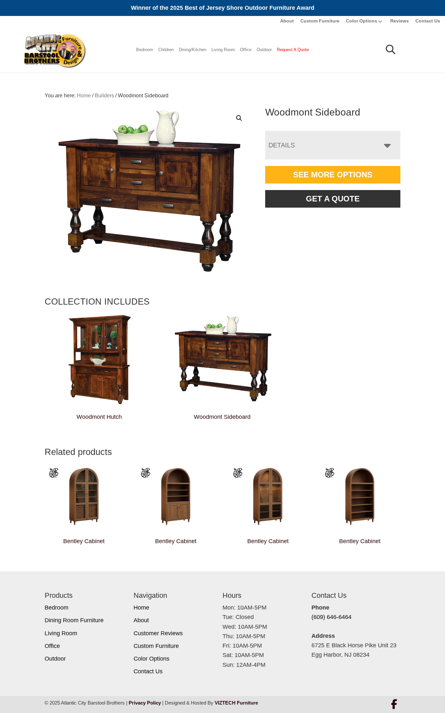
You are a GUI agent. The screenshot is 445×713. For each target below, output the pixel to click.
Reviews (399, 20)
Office (245, 49)
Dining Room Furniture (74, 620)
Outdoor (264, 49)
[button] (239, 118)
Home (141, 607)
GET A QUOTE (333, 198)
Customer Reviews (158, 633)
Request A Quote (293, 49)
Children (166, 49)
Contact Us (427, 20)
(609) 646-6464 (331, 617)
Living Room (223, 49)
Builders (104, 95)
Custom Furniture (319, 20)
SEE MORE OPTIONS (332, 174)
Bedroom (144, 49)
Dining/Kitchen (192, 49)
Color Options (361, 20)
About (287, 20)
